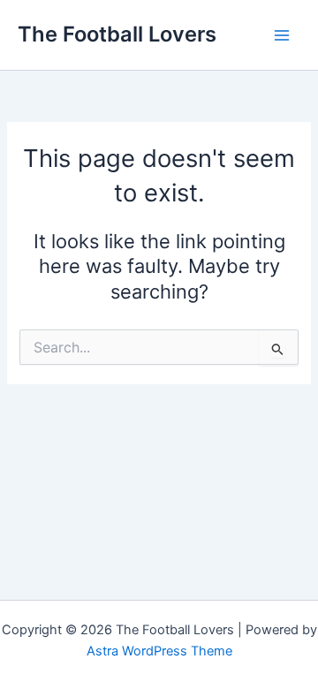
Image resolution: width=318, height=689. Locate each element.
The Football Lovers (117, 34)
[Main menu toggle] (281, 35)
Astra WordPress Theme (159, 651)
